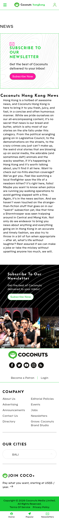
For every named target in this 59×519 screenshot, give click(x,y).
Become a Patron (22, 377)
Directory (9, 421)
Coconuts (33, 5)
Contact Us (10, 415)
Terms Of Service (20, 507)
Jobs (34, 410)
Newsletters (39, 415)
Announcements (14, 410)
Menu (5, 5)
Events (35, 404)
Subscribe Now (22, 76)
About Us (9, 398)
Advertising (10, 404)
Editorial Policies (42, 398)
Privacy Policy (41, 507)
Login (54, 5)
